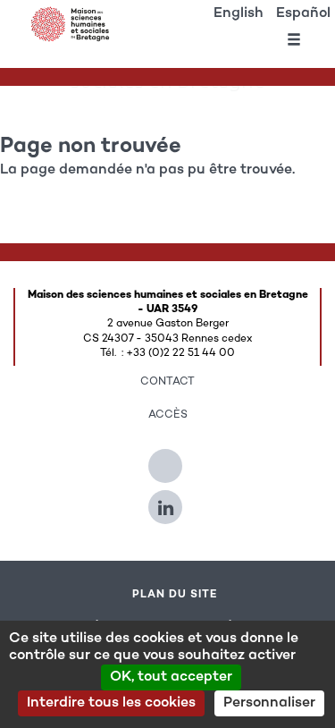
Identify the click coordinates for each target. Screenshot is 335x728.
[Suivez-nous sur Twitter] (167, 459)
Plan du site (174, 594)
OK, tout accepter (171, 677)
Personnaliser (269, 703)
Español (303, 13)
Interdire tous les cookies (111, 703)
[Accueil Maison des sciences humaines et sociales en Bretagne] (72, 24)
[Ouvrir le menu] (293, 42)
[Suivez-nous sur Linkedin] (167, 500)
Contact (167, 382)
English (239, 13)
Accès (168, 415)
